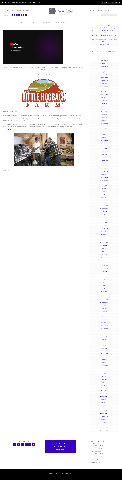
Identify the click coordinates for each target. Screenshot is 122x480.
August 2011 (104, 336)
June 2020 (104, 103)
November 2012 (104, 297)
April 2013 (104, 282)
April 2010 (104, 382)
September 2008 (104, 419)
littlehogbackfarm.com (12, 129)
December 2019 (104, 120)
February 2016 (104, 194)
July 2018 (104, 151)
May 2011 (104, 345)
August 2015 (104, 211)
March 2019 (104, 134)
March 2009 (104, 405)
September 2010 (104, 368)
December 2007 (104, 430)
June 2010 (104, 376)
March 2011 (104, 351)
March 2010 (104, 385)
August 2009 (104, 402)
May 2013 (104, 279)
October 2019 (104, 126)
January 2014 (104, 257)
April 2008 (104, 422)
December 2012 (104, 294)
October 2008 (104, 416)
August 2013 (104, 271)
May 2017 (104, 163)
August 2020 (104, 97)
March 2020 (104, 111)
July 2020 (104, 100)
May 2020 (104, 106)
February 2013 (104, 288)
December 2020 (104, 94)
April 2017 (104, 166)
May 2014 (104, 248)
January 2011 (104, 356)
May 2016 (104, 188)
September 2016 (104, 180)
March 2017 (104, 168)
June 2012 (104, 308)
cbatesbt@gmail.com (98, 459)
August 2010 (104, 371)
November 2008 (104, 413)
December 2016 (104, 174)
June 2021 (104, 89)
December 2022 (104, 80)
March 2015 (104, 225)
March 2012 (104, 316)
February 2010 (104, 388)
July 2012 (104, 305)
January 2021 (104, 91)
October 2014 (104, 240)
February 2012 (104, 319)
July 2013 (104, 274)
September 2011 (104, 334)
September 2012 (104, 302)
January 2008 (104, 428)
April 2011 (104, 348)
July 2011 (104, 339)
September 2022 (104, 86)
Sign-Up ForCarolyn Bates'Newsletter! (60, 446)
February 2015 (104, 228)
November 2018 (104, 140)
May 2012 (104, 311)
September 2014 (104, 242)
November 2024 (104, 63)
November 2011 (104, 328)
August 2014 (104, 245)
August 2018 (104, 148)
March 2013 (104, 285)
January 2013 (104, 291)
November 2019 (104, 123)
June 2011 (104, 342)
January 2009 (104, 410)
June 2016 (104, 185)
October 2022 (104, 83)
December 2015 (104, 200)
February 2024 (104, 74)
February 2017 (104, 171)
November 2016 (104, 177)
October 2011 (104, 331)
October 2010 (104, 365)
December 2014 (104, 234)
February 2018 (104, 160)
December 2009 (104, 393)
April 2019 (104, 131)
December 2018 (104, 137)
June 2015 (104, 217)
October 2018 (104, 143)
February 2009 (104, 408)
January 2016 (104, 197)
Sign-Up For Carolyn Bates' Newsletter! (111, 2)
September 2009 (104, 399)
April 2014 (104, 251)
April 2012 (104, 314)
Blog (9, 170)
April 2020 (104, 109)
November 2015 (104, 203)
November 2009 (104, 396)
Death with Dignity (104, 44)
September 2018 (104, 146)
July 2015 (104, 214)
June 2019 (104, 129)
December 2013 (104, 259)
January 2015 (104, 231)
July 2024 (104, 72)
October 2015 (104, 205)
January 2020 (104, 117)
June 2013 (104, 277)
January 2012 (104, 322)
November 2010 (104, 362)
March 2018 (104, 157)
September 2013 (104, 268)
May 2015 (104, 220)
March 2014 (104, 254)
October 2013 (104, 265)
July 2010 (104, 373)
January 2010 (104, 390)
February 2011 (104, 353)
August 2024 (104, 69)
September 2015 (104, 208)
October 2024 (104, 66)
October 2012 (104, 299)
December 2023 (104, 77)
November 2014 (104, 237)
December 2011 (104, 325)
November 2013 (104, 262)
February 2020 (104, 114)
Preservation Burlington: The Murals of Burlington (104, 27)
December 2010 (104, 359)
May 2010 (104, 379)
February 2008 (104, 425)
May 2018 (104, 154)
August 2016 (104, 183)
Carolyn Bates (61, 11)
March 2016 (104, 191)
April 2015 (104, 222)
